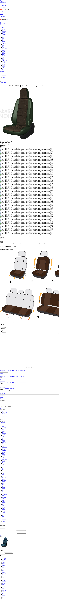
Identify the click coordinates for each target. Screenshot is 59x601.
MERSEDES (4, 51)
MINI (3, 52)
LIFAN (3, 49)
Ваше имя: (1, 552)
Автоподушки (4, 73)
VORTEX (3, 66)
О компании (2, 0)
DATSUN (3, 481)
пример (34, 236)
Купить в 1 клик (2, 381)
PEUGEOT (3, 55)
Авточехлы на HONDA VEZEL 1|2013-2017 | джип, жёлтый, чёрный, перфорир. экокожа (13, 382)
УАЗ (2, 470)
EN (2, 11)
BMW (3, 474)
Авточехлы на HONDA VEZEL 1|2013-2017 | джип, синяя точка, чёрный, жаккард (12, 370)
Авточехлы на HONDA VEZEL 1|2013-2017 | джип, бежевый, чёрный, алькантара (12, 376)
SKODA (3, 458)
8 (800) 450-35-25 (2, 16)
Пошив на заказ (2, 22)
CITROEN (3, 32)
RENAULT (3, 56)
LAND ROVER (4, 48)
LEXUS (3, 495)
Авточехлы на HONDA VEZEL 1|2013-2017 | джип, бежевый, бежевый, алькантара (12, 388)
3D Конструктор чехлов (5, 417)
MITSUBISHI (4, 451)
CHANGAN (4, 29)
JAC (2, 44)
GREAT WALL (4, 39)
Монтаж (1, 3)
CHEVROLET (4, 31)
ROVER (3, 57)
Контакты (3, 7)
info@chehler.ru (2, 422)
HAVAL (3, 40)
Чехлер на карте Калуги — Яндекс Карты (29, 367)
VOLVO (3, 65)
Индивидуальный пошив (6, 411)
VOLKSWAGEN (4, 64)
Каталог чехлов (2, 25)
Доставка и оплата (5, 6)
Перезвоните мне (9, 19)
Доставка (1, 397)
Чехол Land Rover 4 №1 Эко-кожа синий (6, 530)
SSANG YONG (4, 60)
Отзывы (1, 1)
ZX (2, 68)
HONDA (3, 41)
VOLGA (3, 63)
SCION (3, 58)
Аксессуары (4, 5)
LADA (3, 47)
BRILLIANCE (4, 28)
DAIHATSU (4, 34)
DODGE (3, 35)
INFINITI (3, 42)
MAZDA (3, 50)
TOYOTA (3, 509)
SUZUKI (3, 62)
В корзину (1, 373)
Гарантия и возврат (3, 2)
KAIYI (3, 444)
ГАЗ (2, 69)
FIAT (3, 36)
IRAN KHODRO (4, 43)
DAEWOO (3, 33)
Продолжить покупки (3, 535)
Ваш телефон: (2, 527)
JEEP (3, 45)
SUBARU (3, 61)
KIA (2, 46)
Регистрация (4, 12)
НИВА (3, 469)
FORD (3, 37)
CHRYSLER (4, 430)
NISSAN (3, 53)
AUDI (3, 27)
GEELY (3, 38)
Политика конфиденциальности (5, 408)
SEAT (3, 59)
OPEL (3, 54)
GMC (3, 437)
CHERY (3, 30)
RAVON (3, 502)
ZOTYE (3, 67)
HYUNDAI (3, 488)
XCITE (3, 465)
